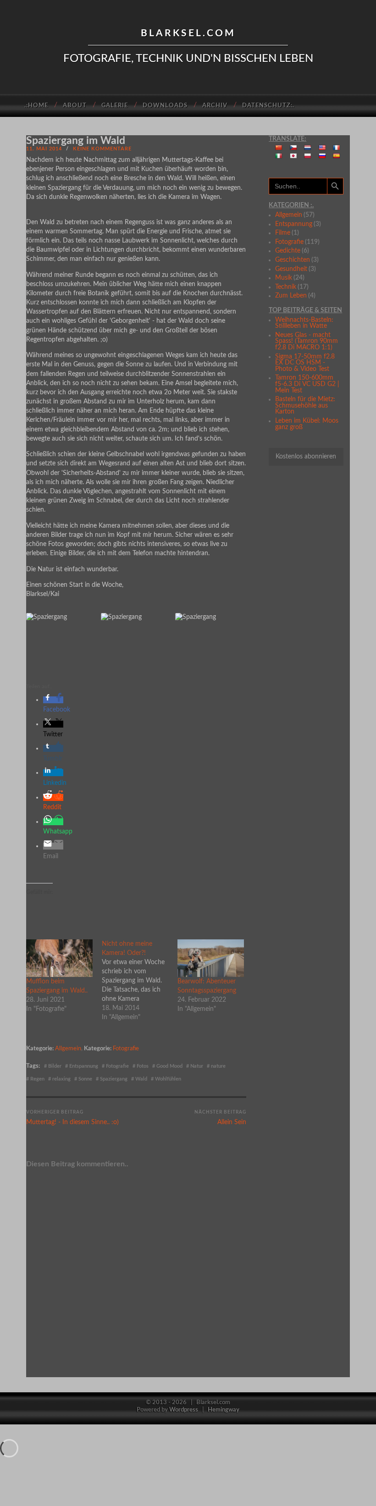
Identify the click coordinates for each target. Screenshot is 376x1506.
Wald (141, 1078)
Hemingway (223, 1409)
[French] (336, 147)
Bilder (54, 1066)
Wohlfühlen (168, 1078)
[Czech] (293, 147)
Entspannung (83, 1066)
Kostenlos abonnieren (306, 456)
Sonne (85, 1078)
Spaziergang (113, 1078)
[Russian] (322, 156)
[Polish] (307, 156)
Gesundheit (291, 269)
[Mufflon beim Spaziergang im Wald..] (59, 958)
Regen (37, 1078)
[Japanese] (293, 156)
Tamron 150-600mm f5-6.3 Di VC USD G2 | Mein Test (307, 384)
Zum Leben (291, 295)
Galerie (114, 106)
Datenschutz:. (268, 106)
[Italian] (278, 156)
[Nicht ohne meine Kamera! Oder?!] (139, 980)
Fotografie (126, 1048)
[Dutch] (307, 147)
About (75, 106)
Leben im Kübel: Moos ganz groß (306, 424)
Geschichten (292, 260)
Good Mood (169, 1066)
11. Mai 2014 (44, 148)
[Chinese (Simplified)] (278, 147)
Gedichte (287, 251)
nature (218, 1066)
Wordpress (183, 1409)
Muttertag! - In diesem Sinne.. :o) (72, 1117)
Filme (282, 233)
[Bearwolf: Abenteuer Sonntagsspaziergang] (210, 958)
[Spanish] (336, 156)
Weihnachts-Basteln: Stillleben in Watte (304, 323)
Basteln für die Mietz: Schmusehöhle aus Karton (305, 405)
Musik (283, 278)
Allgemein (68, 1048)
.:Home (36, 106)
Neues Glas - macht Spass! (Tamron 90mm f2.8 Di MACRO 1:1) (306, 341)
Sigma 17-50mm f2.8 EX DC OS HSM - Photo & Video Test (305, 362)
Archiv (214, 106)
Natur (196, 1066)
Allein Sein (220, 1117)
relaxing (61, 1078)
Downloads (165, 106)
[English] (322, 147)
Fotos (143, 1066)
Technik (285, 287)
